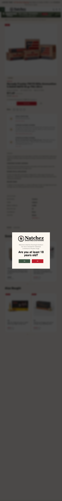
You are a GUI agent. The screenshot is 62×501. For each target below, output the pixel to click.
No (37, 261)
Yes (24, 261)
